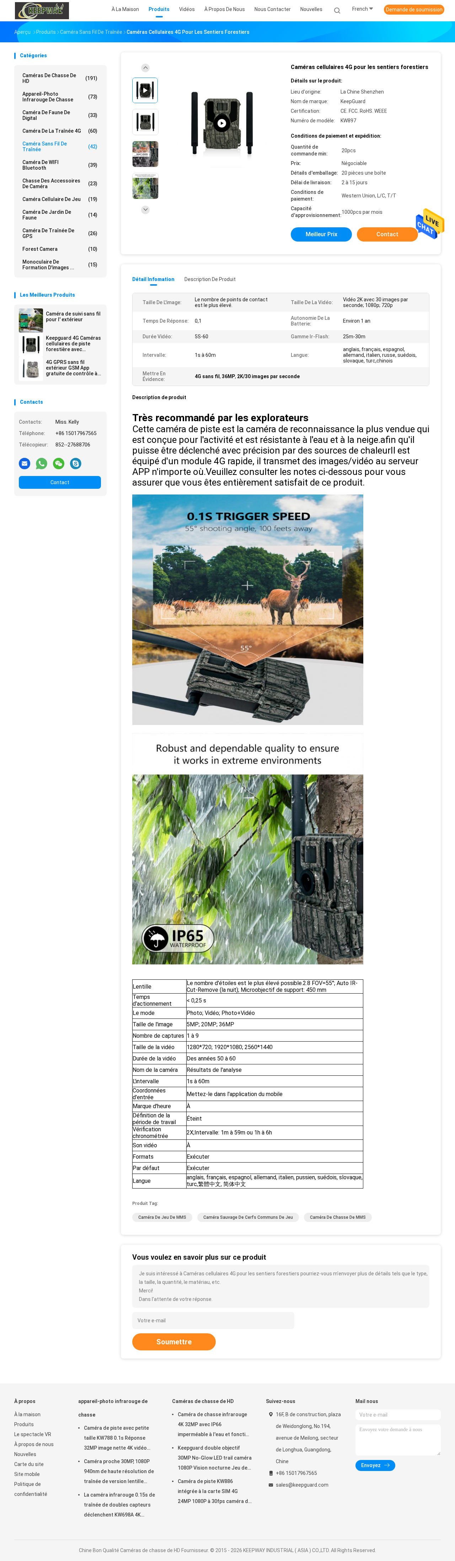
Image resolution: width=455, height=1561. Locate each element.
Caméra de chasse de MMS (338, 1217)
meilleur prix (321, 234)
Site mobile (27, 1474)
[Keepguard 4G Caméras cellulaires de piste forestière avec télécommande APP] (31, 345)
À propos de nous (34, 1444)
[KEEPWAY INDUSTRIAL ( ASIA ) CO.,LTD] (42, 10)
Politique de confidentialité (30, 1489)
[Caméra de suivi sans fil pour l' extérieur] (31, 320)
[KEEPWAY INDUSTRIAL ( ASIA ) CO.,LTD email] (24, 463)
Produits (24, 1424)
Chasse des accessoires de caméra (59, 183)
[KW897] (222, 123)
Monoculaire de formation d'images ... (59, 264)
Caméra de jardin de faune (59, 215)
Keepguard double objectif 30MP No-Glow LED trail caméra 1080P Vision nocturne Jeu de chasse (215, 1459)
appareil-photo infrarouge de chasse (59, 96)
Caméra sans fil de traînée (59, 146)
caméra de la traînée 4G (59, 131)
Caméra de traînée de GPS (59, 233)
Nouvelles (25, 1454)
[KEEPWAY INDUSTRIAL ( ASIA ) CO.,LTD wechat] (58, 463)
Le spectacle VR (32, 1434)
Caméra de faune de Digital (59, 115)
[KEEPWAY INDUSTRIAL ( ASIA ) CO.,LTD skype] (75, 463)
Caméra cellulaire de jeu (59, 199)
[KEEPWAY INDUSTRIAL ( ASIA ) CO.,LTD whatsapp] (41, 463)
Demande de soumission (414, 9)
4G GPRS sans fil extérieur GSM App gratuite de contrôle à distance (71, 367)
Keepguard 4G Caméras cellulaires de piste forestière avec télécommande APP (73, 343)
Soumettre (174, 1342)
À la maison (27, 1414)
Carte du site (29, 1464)
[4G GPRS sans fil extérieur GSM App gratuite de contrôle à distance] (31, 369)
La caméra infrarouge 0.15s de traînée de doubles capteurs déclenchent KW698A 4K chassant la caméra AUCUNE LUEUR (119, 1506)
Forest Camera (59, 249)
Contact (59, 482)
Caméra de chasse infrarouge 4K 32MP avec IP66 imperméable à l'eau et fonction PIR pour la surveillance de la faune (214, 1425)
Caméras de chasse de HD (59, 78)
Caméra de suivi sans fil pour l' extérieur (73, 316)
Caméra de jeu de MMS (162, 1217)
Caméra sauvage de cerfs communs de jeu (248, 1217)
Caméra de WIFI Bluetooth (59, 165)
